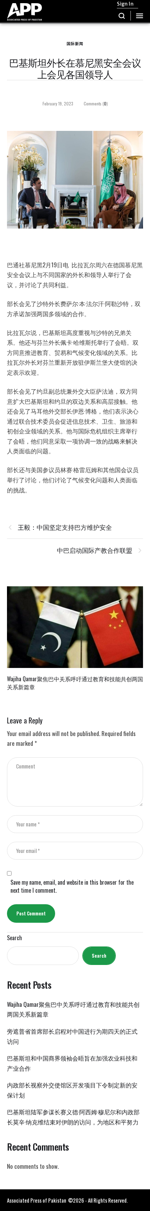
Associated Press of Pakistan (36, 1200)
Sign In (125, 4)
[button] (122, 16)
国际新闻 (75, 43)
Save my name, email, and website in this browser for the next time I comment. (72, 886)
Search (14, 938)
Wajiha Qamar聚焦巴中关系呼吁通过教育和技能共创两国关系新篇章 (75, 683)
